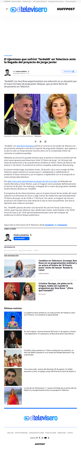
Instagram (62, 225)
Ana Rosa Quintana (25, 146)
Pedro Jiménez (21, 71)
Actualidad (8, 55)
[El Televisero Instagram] (42, 438)
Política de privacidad (21, 433)
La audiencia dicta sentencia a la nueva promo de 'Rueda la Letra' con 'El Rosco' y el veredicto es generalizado (49, 314)
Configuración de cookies (36, 433)
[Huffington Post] (66, 9)
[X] (28, 71)
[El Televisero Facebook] (36, 438)
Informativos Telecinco (40, 1)
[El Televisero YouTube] (45, 438)
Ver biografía (20, 238)
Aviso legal (10, 433)
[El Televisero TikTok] (48, 438)
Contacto (70, 433)
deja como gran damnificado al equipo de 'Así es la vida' (33, 181)
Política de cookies (50, 433)
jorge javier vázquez (25, 250)
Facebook (49, 225)
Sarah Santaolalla (70, 1)
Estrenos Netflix (16, 1)
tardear (36, 250)
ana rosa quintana (10, 250)
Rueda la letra (27, 1)
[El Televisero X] (39, 438)
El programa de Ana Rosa (56, 1)
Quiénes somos (61, 433)
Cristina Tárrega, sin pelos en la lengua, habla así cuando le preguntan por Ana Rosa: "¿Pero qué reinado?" (56, 287)
